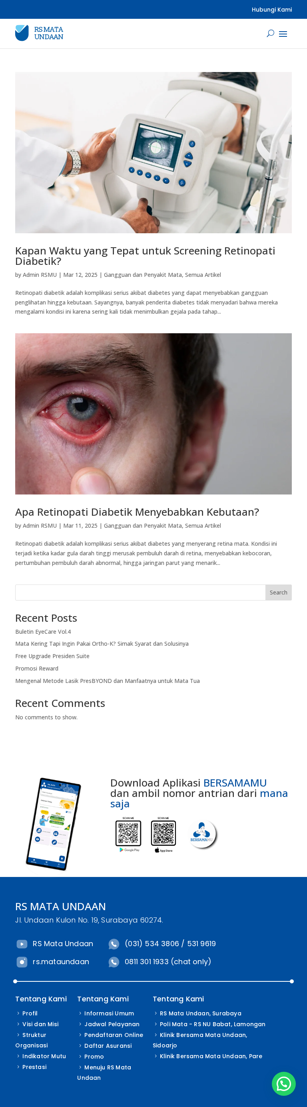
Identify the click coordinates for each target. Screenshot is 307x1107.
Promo (94, 1057)
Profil (30, 1013)
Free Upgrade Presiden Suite (52, 656)
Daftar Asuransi (108, 1046)
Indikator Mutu (44, 1056)
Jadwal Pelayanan (112, 1024)
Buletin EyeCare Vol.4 (43, 631)
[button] (284, 1084)
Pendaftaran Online (113, 1035)
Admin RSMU (40, 274)
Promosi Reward (36, 668)
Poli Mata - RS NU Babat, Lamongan (213, 1024)
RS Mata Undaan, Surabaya (200, 1013)
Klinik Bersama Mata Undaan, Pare (211, 1056)
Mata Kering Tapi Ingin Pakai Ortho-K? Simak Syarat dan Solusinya (102, 643)
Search (278, 592)
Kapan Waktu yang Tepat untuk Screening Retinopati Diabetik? (145, 255)
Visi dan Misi (40, 1024)
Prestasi (34, 1067)
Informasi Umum (109, 1013)
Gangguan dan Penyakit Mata (143, 274)
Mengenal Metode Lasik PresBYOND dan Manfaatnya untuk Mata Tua (107, 681)
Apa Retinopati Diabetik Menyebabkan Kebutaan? (137, 511)
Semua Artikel (203, 274)
